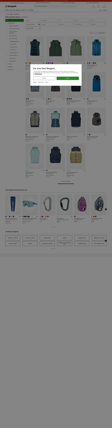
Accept (68, 78)
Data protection (38, 74)
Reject (44, 78)
